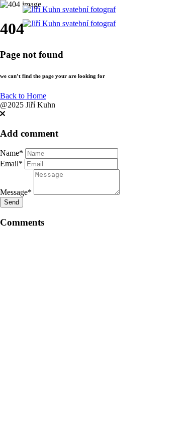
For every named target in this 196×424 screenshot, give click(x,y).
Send (11, 202)
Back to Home (23, 95)
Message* (16, 192)
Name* (11, 153)
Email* (11, 163)
